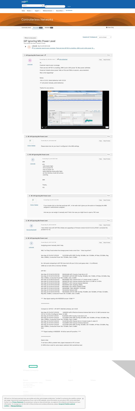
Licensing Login (72, 392)
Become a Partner (95, 385)
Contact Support (72, 385)
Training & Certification (74, 387)
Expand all (86, 37)
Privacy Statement (17, 402)
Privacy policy (49, 392)
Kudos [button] (108, 55)
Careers (48, 385)
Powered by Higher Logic (90, 407)
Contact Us (48, 387)
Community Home (26, 27)
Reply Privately (107, 59)
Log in (69, 6)
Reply (100, 59)
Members (48, 27)
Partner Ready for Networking (98, 387)
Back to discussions (31, 38)
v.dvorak (29, 64)
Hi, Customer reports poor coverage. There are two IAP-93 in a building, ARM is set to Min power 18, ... (64, 48)
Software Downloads (73, 389)
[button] (83, 398)
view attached (63, 59)
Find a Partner (94, 382)
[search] (43, 5)
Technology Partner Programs (98, 389)
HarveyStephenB (31, 230)
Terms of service (50, 394)
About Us (48, 382)
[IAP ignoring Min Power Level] (32, 48)
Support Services (72, 382)
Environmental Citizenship (52, 389)
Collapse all (93, 37)
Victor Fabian (31, 145)
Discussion (37, 27)
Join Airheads (69, 10)
